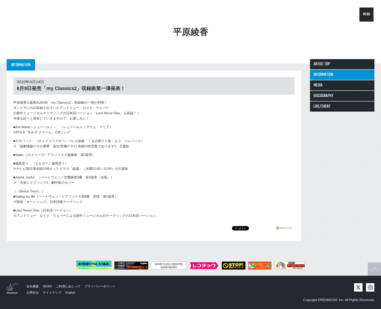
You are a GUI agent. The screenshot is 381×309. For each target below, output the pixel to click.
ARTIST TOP (322, 64)
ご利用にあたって (68, 286)
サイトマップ (52, 292)
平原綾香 (190, 32)
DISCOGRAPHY (323, 95)
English (70, 292)
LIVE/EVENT (322, 106)
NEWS (47, 286)
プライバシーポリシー (99, 286)
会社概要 (32, 286)
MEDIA (318, 85)
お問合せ (32, 292)
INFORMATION (323, 74)
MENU (366, 14)
